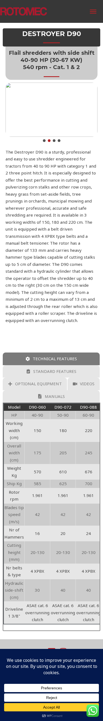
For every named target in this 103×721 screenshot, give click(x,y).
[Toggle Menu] (93, 11)
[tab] (51, 359)
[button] (44, 140)
